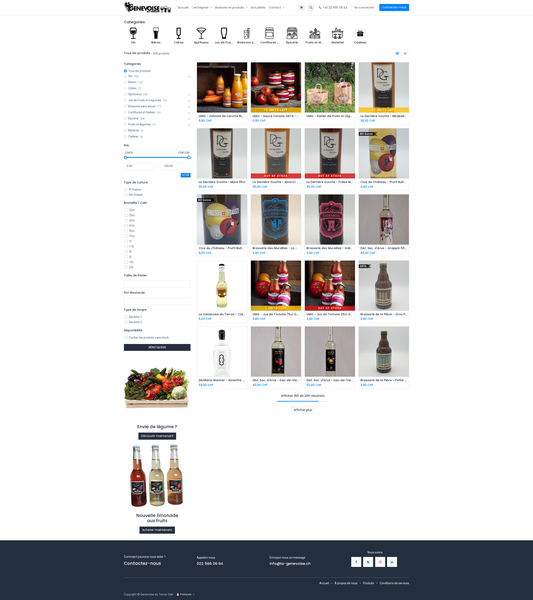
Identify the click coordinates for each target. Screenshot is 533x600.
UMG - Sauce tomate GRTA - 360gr (276, 116)
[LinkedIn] (392, 562)
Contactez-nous (394, 7)
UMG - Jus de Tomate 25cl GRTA (329, 314)
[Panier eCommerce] (301, 7)
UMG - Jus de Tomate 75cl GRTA (276, 314)
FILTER (185, 175)
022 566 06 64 (210, 563)
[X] (368, 562)
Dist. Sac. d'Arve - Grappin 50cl (383, 248)
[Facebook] (356, 562)
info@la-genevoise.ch (290, 563)
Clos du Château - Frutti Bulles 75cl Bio (222, 248)
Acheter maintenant (157, 530)
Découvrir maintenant (157, 436)
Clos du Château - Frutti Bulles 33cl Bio (383, 182)
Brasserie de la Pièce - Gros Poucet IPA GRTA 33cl (383, 314)
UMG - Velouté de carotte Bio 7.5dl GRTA (222, 116)
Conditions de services (394, 583)
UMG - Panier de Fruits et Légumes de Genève (329, 116)
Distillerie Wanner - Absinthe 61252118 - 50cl (222, 380)
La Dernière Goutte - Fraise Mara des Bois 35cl (329, 182)
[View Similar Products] (244, 88)
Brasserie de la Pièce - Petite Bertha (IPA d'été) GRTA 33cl (383, 380)
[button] (311, 7)
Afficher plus (303, 410)
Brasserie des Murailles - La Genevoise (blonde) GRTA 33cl (276, 248)
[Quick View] (244, 69)
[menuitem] (183, 7)
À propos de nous (346, 583)
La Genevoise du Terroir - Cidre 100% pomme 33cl (222, 314)
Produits (368, 583)
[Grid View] (397, 53)
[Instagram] (380, 562)
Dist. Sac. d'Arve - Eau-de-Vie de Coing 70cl (329, 380)
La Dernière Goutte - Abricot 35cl (276, 182)
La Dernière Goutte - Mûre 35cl (222, 182)
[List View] (405, 53)
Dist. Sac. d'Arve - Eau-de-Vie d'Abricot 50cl (276, 380)
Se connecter (364, 7)
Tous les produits (139, 71)
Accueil (324, 583)
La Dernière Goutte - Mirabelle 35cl (383, 116)
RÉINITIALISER (157, 347)
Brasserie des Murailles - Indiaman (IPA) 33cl (329, 248)
